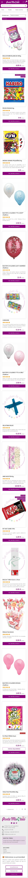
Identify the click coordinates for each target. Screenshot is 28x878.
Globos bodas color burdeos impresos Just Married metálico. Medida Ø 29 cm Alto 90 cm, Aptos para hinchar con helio (14, 273)
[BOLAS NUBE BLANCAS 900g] (14, 37)
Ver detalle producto (14, 68)
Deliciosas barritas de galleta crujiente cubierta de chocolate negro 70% (14, 533)
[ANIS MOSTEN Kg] (14, 458)
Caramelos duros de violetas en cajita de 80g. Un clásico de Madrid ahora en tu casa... (14, 796)
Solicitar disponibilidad (14, 748)
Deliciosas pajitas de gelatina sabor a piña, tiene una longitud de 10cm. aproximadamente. (14, 430)
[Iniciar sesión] (23, 2)
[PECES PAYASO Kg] (14, 90)
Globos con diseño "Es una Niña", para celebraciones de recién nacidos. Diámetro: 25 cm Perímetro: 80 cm (14, 379)
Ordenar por (5, 15)
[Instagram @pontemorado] (14, 823)
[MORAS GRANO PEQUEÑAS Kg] (14, 142)
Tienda (9, 9)
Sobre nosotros (19, 9)
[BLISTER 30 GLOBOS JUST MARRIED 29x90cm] (14, 247)
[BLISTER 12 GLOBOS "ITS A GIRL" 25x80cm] (14, 354)
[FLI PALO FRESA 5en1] (14, 718)
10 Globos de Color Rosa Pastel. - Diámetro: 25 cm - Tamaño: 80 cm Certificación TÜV (14, 690)
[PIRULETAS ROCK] (14, 614)
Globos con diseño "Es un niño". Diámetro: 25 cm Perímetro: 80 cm (14, 219)
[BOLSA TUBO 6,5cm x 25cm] (14, 561)
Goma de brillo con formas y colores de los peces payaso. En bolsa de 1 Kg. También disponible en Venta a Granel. (14, 114)
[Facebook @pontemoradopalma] (11, 823)
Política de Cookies (10, 863)
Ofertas (5, 851)
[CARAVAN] (14, 302)
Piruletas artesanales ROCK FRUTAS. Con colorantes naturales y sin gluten (14, 637)
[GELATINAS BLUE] (14, 407)
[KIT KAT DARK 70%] (14, 510)
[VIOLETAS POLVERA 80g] (14, 773)
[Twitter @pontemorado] (16, 823)
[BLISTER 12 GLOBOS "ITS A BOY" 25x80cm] (14, 194)
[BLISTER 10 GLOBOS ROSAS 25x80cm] (14, 665)
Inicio (2, 9)
